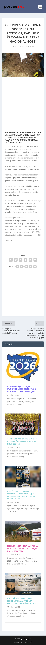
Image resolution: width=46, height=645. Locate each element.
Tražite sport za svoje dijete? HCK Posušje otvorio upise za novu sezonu (22, 441)
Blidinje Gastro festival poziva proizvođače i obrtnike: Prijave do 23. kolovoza (23, 548)
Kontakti (24, 642)
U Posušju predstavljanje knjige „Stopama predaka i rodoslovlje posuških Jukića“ (21, 601)
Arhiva (16, 642)
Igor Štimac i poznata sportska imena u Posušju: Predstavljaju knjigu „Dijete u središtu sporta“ (22, 495)
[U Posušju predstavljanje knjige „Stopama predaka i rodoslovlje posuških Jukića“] (23, 584)
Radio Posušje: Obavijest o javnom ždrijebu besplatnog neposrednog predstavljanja (22, 389)
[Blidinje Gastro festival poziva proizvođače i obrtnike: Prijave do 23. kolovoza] (23, 531)
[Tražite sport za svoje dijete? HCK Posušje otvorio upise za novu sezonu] (23, 424)
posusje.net (26, 639)
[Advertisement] (23, 104)
